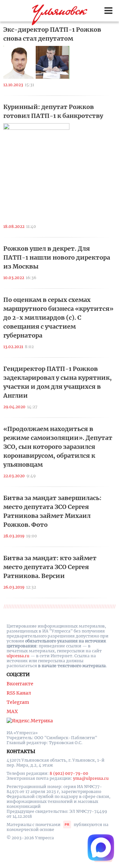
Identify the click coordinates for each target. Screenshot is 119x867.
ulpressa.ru (18, 655)
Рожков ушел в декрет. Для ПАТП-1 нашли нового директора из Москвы (56, 257)
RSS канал (19, 693)
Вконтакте (20, 684)
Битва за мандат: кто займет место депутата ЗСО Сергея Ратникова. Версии (50, 567)
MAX (12, 711)
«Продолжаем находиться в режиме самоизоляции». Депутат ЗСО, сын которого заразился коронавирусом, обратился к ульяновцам (57, 446)
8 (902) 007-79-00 (69, 773)
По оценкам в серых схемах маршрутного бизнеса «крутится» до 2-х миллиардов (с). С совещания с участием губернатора (58, 317)
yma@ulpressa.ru (91, 778)
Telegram (18, 702)
